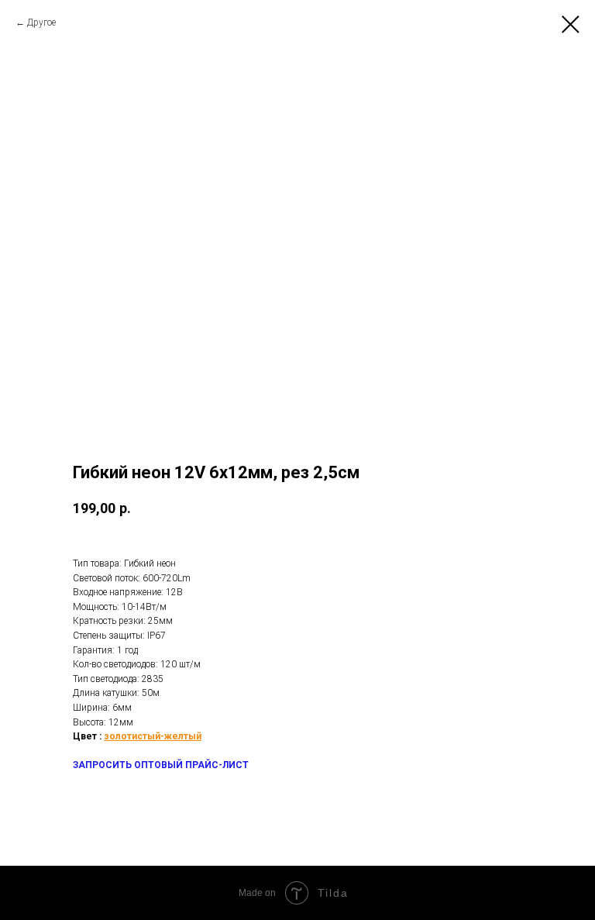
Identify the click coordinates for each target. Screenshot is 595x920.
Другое (41, 22)
